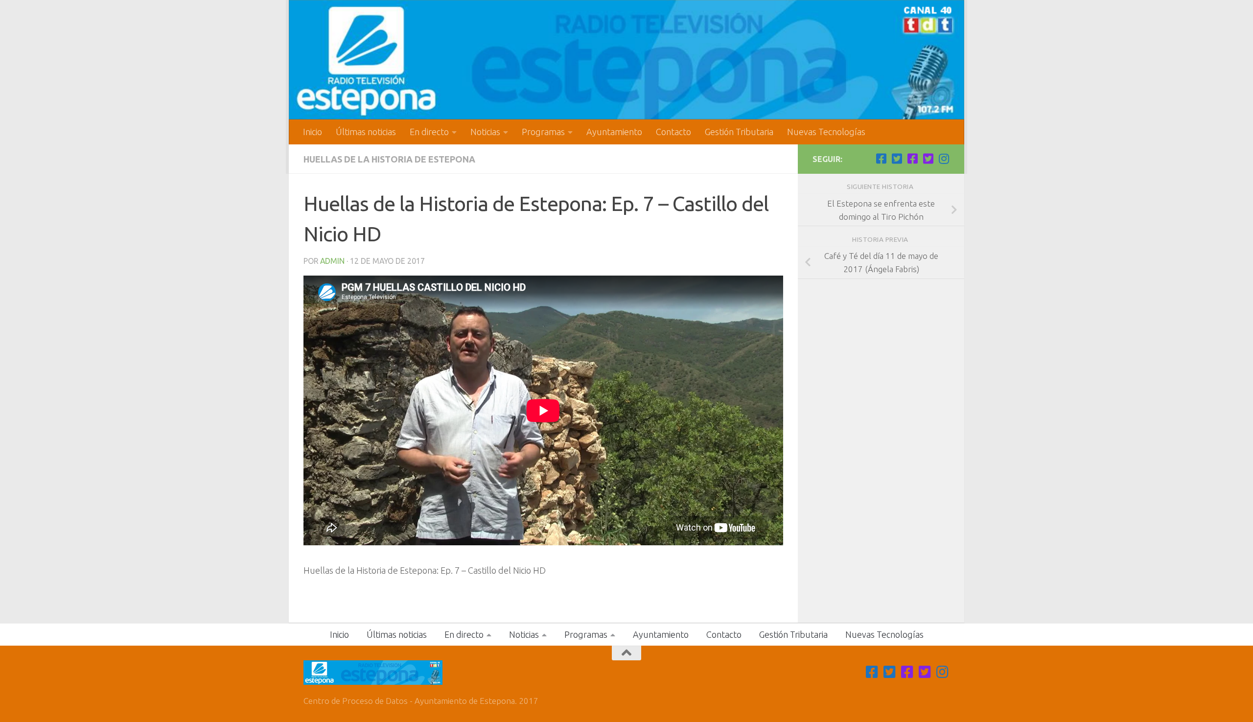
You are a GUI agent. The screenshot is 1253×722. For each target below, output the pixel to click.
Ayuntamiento (614, 132)
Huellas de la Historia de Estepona (389, 159)
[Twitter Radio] (928, 158)
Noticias (485, 132)
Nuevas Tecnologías (826, 132)
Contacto (673, 132)
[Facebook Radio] (912, 158)
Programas (543, 132)
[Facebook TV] (881, 158)
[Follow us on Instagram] (944, 158)
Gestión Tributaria (739, 132)
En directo (429, 132)
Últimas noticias (366, 132)
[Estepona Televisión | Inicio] (626, 59)
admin (332, 260)
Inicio (312, 132)
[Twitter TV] (897, 158)
